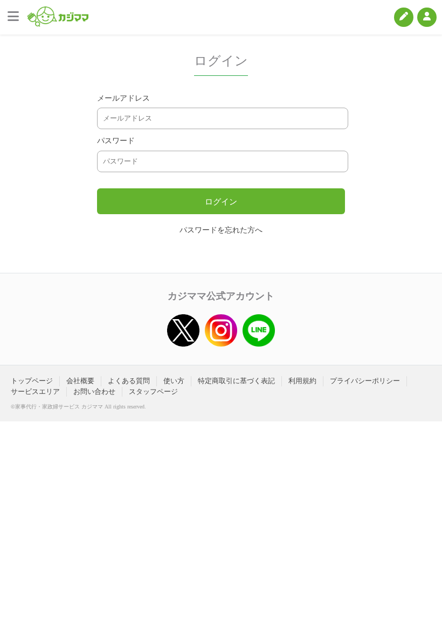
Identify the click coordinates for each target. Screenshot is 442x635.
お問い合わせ (94, 391)
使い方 (173, 381)
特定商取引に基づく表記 (236, 381)
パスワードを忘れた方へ (221, 230)
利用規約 (302, 381)
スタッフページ (153, 391)
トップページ (32, 381)
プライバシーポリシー (365, 381)
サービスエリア (35, 391)
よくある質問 (129, 381)
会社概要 (80, 381)
